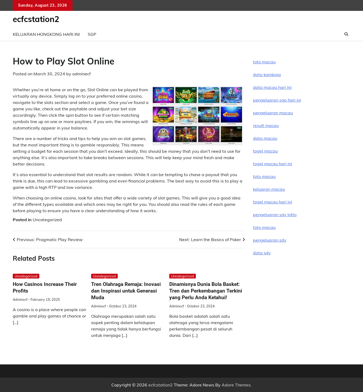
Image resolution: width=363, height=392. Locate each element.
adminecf (81, 73)
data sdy (262, 252)
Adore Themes (236, 384)
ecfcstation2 (36, 19)
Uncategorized (47, 219)
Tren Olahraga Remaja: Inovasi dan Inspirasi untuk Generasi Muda (126, 290)
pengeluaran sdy (269, 240)
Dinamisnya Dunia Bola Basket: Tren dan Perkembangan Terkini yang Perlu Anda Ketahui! (205, 290)
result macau (266, 125)
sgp (92, 34)
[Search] (346, 34)
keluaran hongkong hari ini (46, 34)
